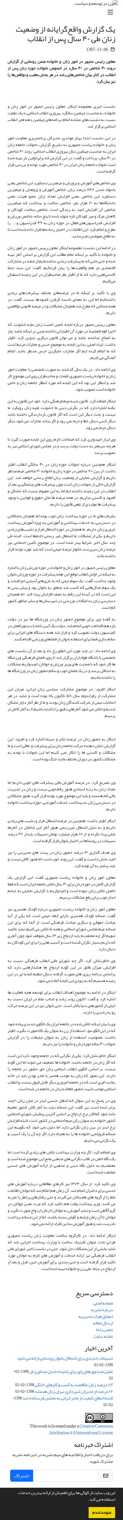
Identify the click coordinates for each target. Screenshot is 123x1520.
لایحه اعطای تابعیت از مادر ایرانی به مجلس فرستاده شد (67, 1398)
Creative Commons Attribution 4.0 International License (81, 1429)
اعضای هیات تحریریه (96, 1316)
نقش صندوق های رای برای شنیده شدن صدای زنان (71, 1371)
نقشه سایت (103, 1336)
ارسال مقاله (103, 1323)
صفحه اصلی (103, 1303)
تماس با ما (104, 1329)
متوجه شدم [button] (101, 1512)
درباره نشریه (102, 1309)
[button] (86, 1500)
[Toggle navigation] (63, 12)
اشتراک (21, 1475)
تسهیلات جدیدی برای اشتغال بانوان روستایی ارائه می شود (65, 1358)
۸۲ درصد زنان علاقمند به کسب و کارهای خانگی (74, 1384)
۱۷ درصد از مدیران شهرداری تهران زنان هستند (74, 1391)
